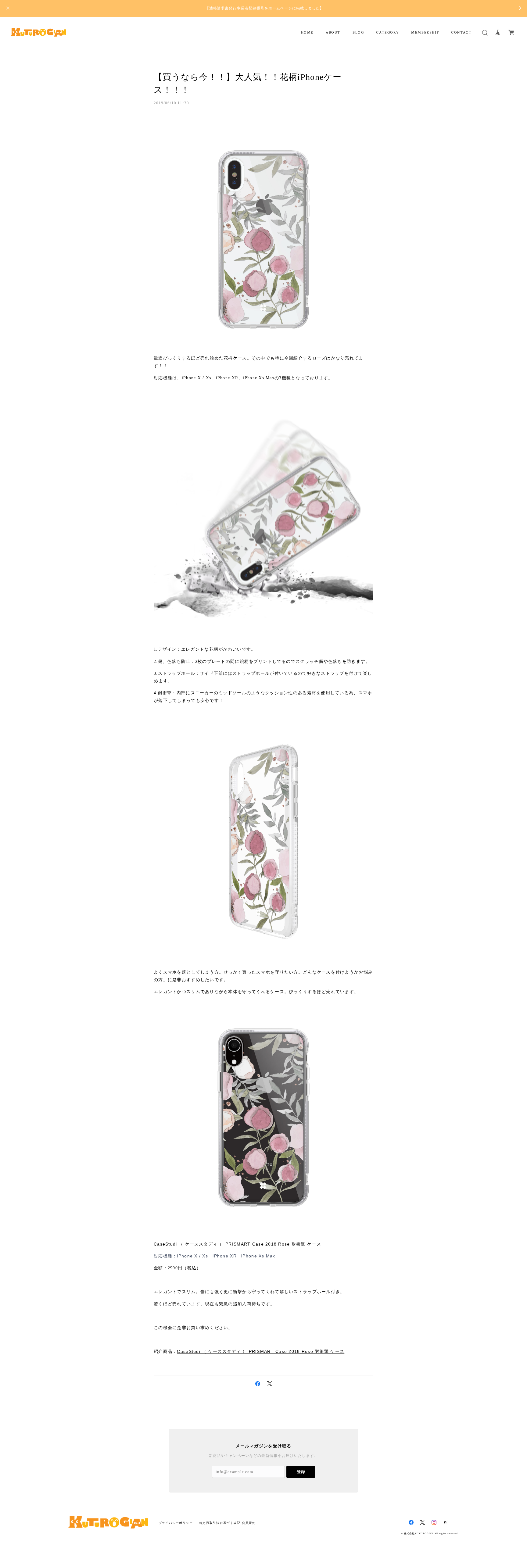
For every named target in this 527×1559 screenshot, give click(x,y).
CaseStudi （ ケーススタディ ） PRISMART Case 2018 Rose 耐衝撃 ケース (237, 1244)
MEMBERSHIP (425, 32)
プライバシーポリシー (176, 1523)
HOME (307, 32)
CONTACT (461, 32)
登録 (301, 1471)
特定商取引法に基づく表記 (219, 1523)
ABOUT (333, 32)
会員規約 (249, 1523)
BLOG (358, 32)
